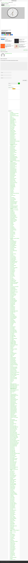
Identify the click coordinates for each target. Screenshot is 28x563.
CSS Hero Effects (12, 263)
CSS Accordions (12, 200)
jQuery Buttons (12, 422)
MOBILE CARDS (12, 480)
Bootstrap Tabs (12, 177)
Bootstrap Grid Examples (13, 150)
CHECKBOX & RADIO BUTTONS (22, 39)
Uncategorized (12, 540)
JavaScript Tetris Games (13, 415)
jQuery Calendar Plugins (13, 423)
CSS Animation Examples (13, 202)
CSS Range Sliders (12, 304)
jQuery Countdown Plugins (13, 432)
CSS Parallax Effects (13, 299)
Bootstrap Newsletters (13, 158)
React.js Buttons (12, 513)
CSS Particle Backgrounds (13, 300)
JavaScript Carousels (13, 398)
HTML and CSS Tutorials (13, 370)
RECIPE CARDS (12, 519)
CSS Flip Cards (12, 248)
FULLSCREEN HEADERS (13, 353)
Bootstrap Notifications (13, 159)
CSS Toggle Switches (13, 336)
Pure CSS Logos (12, 498)
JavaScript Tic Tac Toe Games (14, 417)
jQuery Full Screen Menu (13, 438)
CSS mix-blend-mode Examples (14, 286)
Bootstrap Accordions (13, 131)
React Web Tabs (12, 511)
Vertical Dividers (12, 545)
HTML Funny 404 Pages (13, 375)
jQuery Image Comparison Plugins (14, 442)
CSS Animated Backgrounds (13, 201)
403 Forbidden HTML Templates (14, 113)
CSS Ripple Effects (12, 306)
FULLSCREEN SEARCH (8, 44)
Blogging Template (12, 130)
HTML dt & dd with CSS (13, 373)
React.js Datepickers (12, 514)
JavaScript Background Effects (14, 395)
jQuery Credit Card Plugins (13, 433)
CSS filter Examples (12, 244)
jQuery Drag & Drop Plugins (13, 435)
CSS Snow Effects (12, 315)
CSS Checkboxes (12, 227)
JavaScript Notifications (13, 406)
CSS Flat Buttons (12, 246)
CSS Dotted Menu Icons (13, 241)
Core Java (11, 194)
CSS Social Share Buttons (13, 317)
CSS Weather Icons (12, 340)
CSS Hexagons (12, 264)
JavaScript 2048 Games (13, 394)
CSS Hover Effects (12, 268)
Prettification (12, 495)
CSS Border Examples (13, 216)
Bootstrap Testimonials (13, 178)
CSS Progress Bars (12, 302)
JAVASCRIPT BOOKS (13, 396)
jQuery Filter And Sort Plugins (14, 436)
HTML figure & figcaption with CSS (14, 374)
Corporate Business (12, 195)
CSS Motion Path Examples (13, 289)
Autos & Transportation (13, 125)
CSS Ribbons (12, 305)
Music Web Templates (13, 483)
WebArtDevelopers (9, 53)
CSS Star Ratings (12, 320)
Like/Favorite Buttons (13, 476)
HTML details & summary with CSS (14, 372)
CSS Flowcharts (12, 249)
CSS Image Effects (12, 270)
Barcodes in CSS (12, 126)
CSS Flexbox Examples (13, 247)
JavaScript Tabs (12, 414)
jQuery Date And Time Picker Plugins (15, 434)
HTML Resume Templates (13, 377)
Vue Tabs (11, 556)
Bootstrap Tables (12, 176)
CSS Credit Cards (12, 236)
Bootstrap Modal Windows (13, 156)
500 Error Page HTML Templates (14, 115)
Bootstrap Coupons (12, 143)
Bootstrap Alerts (12, 132)
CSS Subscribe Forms (13, 322)
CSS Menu (11, 284)
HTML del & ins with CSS (13, 371)
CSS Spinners (12, 319)
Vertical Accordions (12, 543)
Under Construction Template (14, 541)
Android (11, 116)
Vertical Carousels (12, 544)
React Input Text (12, 500)
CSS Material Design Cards (13, 283)
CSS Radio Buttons (12, 303)
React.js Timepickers (13, 517)
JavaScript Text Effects (13, 416)
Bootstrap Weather (12, 184)
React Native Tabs (12, 504)
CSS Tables (11, 324)
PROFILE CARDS (12, 497)
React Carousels (12, 499)
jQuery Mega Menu (12, 451)
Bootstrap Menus (12, 155)
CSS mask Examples (13, 281)
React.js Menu (12, 515)
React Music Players (13, 502)
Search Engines (12, 522)
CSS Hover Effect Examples (13, 267)
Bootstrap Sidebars (12, 173)
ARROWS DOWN (12, 123)
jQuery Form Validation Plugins (14, 437)
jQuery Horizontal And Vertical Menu (14, 440)
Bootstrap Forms (12, 148)
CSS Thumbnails (12, 333)
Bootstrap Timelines (12, 180)
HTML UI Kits (12, 379)
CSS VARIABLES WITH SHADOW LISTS (22, 45)
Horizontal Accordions (13, 357)
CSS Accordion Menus (13, 199)
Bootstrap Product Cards (13, 164)
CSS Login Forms (12, 279)
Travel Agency (12, 537)
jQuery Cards (11, 424)
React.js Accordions (12, 512)
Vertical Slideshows (12, 546)
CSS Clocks (6, 2)
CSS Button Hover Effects (13, 220)
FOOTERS (11, 351)
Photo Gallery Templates (13, 493)
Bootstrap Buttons (12, 134)
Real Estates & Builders (13, 518)
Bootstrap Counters (12, 142)
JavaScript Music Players (13, 405)
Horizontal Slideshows (13, 360)
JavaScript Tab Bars (12, 413)
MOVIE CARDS (12, 482)
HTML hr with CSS (12, 376)
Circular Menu (12, 191)
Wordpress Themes (12, 559)
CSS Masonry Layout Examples (14, 282)
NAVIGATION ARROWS (13, 484)
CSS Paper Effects (12, 298)
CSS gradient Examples (13, 259)
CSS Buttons (11, 222)
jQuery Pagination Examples (13, 458)
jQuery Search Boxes (13, 468)
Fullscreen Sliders (12, 354)
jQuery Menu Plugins (12, 452)
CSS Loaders (12, 278)
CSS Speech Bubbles (13, 318)
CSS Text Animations (13, 326)
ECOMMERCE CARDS (13, 343)
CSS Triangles (12, 339)
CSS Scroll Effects (12, 307)
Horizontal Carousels (13, 358)
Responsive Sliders (12, 520)
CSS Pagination (12, 296)
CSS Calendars (12, 224)
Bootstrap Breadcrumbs (13, 133)
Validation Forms (12, 542)
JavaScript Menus (12, 404)
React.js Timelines (12, 516)
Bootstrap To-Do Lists (13, 181)
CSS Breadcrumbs (12, 218)
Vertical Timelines (12, 547)
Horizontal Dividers (12, 359)
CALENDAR (6, 39)
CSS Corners (11, 235)
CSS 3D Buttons (12, 197)
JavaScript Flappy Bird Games (14, 399)
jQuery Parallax (12, 460)
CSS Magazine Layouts (13, 280)
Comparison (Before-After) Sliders (14, 193)
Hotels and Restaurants (13, 362)
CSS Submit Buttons (12, 321)
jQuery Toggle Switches (13, 475)
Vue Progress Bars (12, 555)
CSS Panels (11, 297)
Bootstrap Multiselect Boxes (14, 157)
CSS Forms (11, 251)
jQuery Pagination (12, 457)
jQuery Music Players (13, 454)
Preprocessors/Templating (13, 494)
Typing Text (11, 539)
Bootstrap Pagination (13, 162)
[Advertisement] (14, 24)
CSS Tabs (11, 325)
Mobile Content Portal (13, 481)
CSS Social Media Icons (13, 316)
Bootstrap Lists (12, 153)
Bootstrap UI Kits (12, 183)
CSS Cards (11, 225)
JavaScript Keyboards (13, 402)
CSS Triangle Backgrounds (13, 338)
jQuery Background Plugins (13, 420)
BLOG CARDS (12, 129)
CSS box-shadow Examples (13, 217)
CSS (10, 196)
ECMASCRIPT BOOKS (13, 342)
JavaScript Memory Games (13, 403)
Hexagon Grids (12, 355)
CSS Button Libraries (13, 221)
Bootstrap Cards (12, 135)
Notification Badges (12, 486)
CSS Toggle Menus (12, 335)
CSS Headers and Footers (13, 262)
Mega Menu (11, 478)
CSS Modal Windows (13, 288)
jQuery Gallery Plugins (13, 439)
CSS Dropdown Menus (13, 243)
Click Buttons (12, 192)
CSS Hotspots (12, 266)
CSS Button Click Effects (13, 219)
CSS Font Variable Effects (13, 250)
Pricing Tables (12, 496)
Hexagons (11, 356)
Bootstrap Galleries (12, 149)
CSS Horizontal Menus (13, 265)
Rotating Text (12, 521)
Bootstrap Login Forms (13, 154)
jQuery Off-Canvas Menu (13, 456)
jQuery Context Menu (13, 431)
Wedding (11, 558)
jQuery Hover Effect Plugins (13, 441)
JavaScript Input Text (13, 401)
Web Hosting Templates (13, 557)
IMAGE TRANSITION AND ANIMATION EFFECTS (13, 388)
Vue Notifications (12, 554)
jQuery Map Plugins (12, 450)
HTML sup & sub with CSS (13, 378)
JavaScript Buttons (12, 397)
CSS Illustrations (12, 269)
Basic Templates (12, 127)
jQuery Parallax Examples (13, 461)
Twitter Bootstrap (12, 538)
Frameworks (11, 352)
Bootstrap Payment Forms (13, 163)
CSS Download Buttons (13, 242)
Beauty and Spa (12, 128)
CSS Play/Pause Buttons (13, 301)
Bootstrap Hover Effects (13, 152)
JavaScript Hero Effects (13, 400)
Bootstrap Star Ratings (13, 175)
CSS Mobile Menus (12, 287)
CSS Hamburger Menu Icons (13, 261)
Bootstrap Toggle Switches (13, 182)
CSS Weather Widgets (13, 341)
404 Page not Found (12, 114)
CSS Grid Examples (12, 260)
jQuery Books (12, 421)
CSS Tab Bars (12, 323)
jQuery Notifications (12, 455)
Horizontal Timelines (13, 361)
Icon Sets (11, 381)
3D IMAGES (11, 112)
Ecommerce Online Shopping (14, 344)
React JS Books (12, 501)
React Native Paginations (13, 503)
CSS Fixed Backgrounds (13, 245)
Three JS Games (12, 536)
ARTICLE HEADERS (12, 124)
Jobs (11, 418)
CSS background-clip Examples (14, 209)
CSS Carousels (12, 226)
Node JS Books (12, 485)
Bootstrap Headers (12, 151)
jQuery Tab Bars (12, 474)
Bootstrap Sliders (12, 174)
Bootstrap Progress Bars (13, 166)
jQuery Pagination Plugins (13, 459)
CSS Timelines (12, 334)
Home (3, 2)
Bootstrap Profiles (12, 165)
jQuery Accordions (12, 419)
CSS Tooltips (12, 337)
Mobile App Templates (13, 479)
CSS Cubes (11, 237)
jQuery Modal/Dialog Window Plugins (15, 453)
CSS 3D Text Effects (12, 198)
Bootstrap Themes (12, 179)
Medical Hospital (12, 477)
